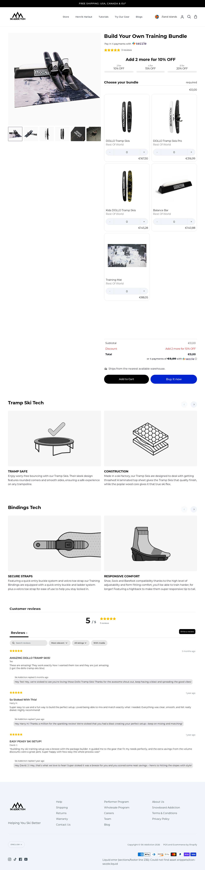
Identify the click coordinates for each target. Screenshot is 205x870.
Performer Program (116, 801)
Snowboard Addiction (166, 807)
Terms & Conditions (164, 813)
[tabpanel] (102, 705)
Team (107, 818)
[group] (150, 65)
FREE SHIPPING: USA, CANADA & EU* (102, 3)
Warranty (62, 818)
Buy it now (174, 379)
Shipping (62, 807)
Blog (107, 824)
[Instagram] (9, 859)
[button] (150, 358)
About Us (158, 801)
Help (59, 801)
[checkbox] (99, 643)
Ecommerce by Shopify (185, 844)
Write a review (187, 631)
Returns (61, 813)
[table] (150, 350)
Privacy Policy (160, 818)
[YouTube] (26, 859)
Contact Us (63, 824)
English (15, 844)
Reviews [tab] (19, 633)
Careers (109, 813)
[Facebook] (20, 859)
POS (165, 844)
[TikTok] (15, 859)
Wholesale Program (116, 807)
